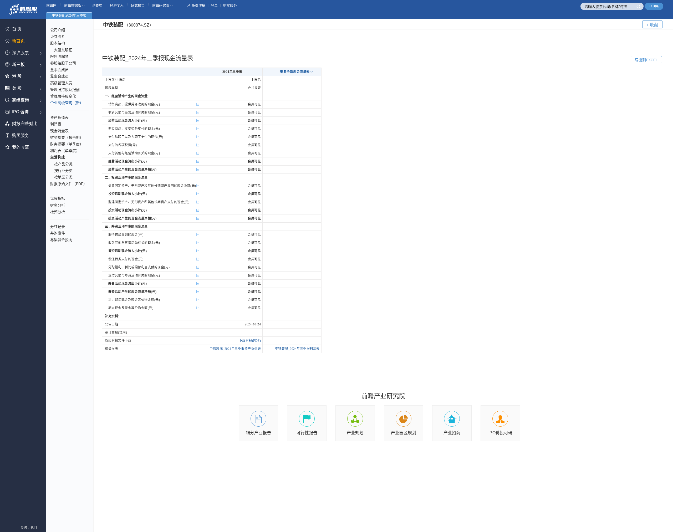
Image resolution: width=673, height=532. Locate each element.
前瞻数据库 (73, 5)
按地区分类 (63, 177)
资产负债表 (59, 117)
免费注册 (198, 5)
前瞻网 (51, 5)
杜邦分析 (57, 212)
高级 (656, 6)
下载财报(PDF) (250, 340)
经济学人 (117, 5)
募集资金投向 (61, 240)
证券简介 (57, 36)
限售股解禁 (59, 56)
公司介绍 (57, 30)
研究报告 (138, 5)
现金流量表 (59, 131)
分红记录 (57, 226)
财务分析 (57, 205)
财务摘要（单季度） (66, 144)
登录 (214, 5)
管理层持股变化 (63, 96)
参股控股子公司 (63, 63)
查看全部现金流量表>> (297, 72)
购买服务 (230, 5)
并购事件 (57, 233)
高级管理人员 (61, 83)
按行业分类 (63, 170)
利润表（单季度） (65, 151)
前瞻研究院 (161, 5)
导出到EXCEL (646, 60)
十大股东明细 (61, 50)
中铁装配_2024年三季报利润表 (297, 349)
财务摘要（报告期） (66, 137)
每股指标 (57, 198)
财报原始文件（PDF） (68, 184)
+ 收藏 (652, 25)
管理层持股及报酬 (65, 90)
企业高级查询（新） (66, 103)
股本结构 (57, 43)
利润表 (55, 124)
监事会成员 (59, 76)
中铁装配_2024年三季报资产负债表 (235, 349)
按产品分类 (63, 164)
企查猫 (97, 5)
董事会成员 (59, 70)
